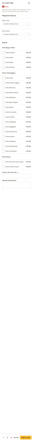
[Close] (29, 3)
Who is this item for (9, 172)
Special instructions (9, 180)
